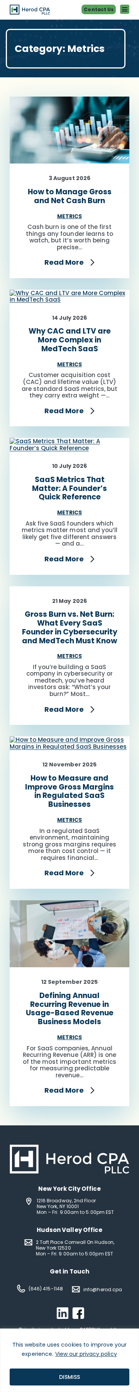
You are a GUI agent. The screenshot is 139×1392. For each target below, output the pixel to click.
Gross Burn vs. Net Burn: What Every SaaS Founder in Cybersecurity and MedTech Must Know (69, 627)
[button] (124, 9)
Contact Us (99, 9)
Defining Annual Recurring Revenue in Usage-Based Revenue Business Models (70, 1008)
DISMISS (69, 1377)
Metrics (69, 216)
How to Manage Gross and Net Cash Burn (70, 196)
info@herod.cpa (102, 1289)
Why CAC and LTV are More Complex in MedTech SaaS (70, 340)
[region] (69, 1360)
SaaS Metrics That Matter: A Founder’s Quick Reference (69, 489)
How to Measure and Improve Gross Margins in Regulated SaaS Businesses (69, 791)
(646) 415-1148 (46, 1288)
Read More (64, 262)
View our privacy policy (86, 1354)
